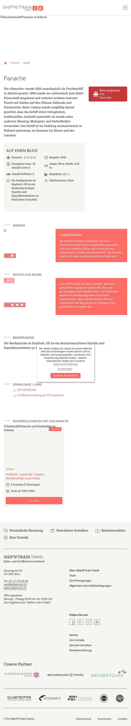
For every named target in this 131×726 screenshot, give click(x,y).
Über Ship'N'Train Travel (84, 570)
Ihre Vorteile (76, 640)
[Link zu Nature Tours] (109, 673)
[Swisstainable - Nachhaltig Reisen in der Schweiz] (120, 698)
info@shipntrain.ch (15, 584)
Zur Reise (34, 500)
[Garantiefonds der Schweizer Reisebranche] (49, 698)
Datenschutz (83, 719)
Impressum (104, 719)
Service (73, 635)
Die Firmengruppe (80, 580)
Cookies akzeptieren (65, 375)
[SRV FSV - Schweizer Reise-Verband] (80, 698)
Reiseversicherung (80, 650)
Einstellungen (65, 368)
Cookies (122, 719)
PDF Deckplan (26, 390)
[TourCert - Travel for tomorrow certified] (104, 698)
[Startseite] (25, 8)
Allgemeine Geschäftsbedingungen (90, 585)
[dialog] (65, 363)
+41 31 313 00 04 (18, 581)
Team (72, 575)
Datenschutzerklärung (65, 364)
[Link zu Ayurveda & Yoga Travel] (22, 674)
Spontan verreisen (80, 645)
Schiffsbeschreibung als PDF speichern (40, 395)
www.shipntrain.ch (15, 588)
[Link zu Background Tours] (65, 674)
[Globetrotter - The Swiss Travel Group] (19, 698)
